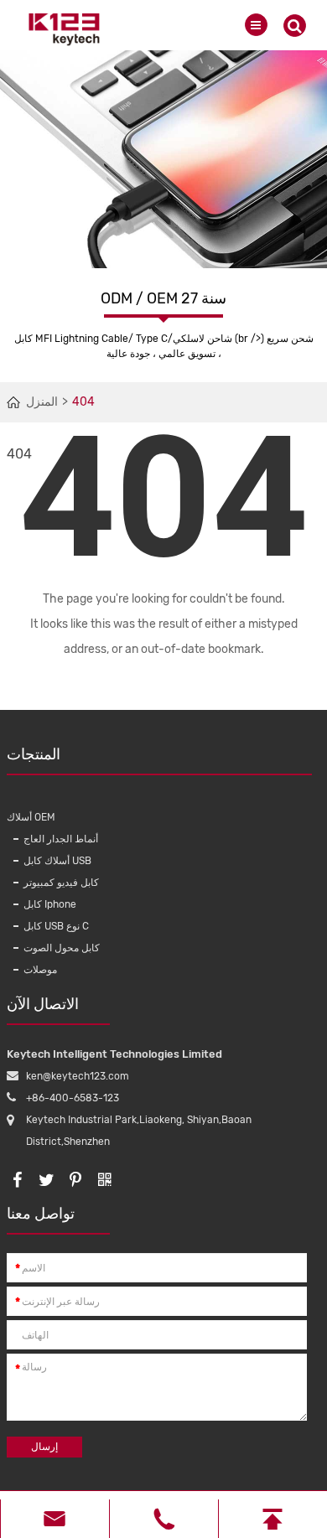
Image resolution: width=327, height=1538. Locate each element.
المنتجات (33, 754)
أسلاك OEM (31, 817)
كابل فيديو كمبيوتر (61, 882)
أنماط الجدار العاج (60, 839)
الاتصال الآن (43, 1004)
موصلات (40, 970)
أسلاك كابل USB (57, 861)
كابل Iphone (49, 904)
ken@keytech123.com (77, 1076)
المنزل (42, 402)
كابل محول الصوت (61, 948)
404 (83, 402)
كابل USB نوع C (56, 926)
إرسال (44, 1447)
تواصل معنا (41, 1213)
